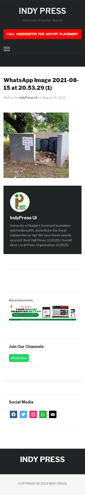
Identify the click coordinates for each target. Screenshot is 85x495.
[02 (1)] (42, 311)
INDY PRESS (42, 11)
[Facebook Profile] (41, 218)
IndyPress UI (28, 97)
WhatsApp (19, 358)
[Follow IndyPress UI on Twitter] (46, 218)
